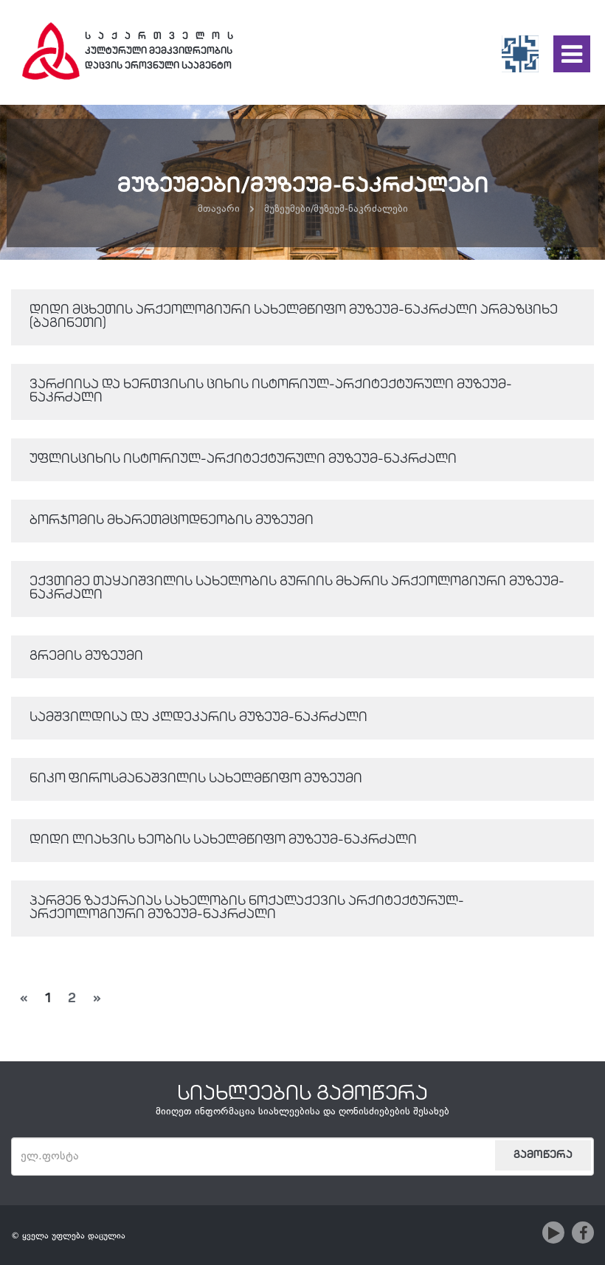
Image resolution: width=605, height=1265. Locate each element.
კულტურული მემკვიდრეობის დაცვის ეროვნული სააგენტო (161, 51)
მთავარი (219, 209)
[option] (302, 182)
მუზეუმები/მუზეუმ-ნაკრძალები (336, 209)
